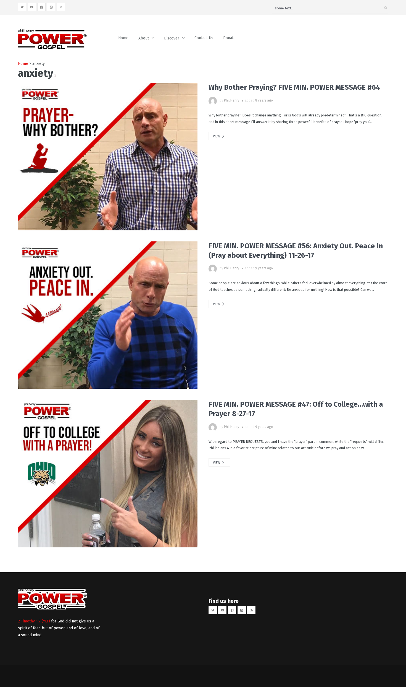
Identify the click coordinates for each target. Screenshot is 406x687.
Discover (171, 38)
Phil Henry (231, 100)
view (217, 136)
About (143, 38)
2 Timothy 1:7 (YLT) (34, 621)
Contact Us (203, 38)
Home (123, 38)
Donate (229, 38)
